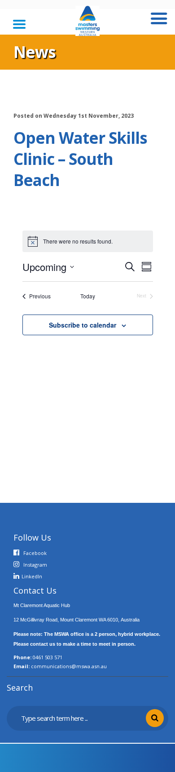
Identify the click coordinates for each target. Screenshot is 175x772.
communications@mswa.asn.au (69, 666)
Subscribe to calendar (82, 324)
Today (87, 296)
